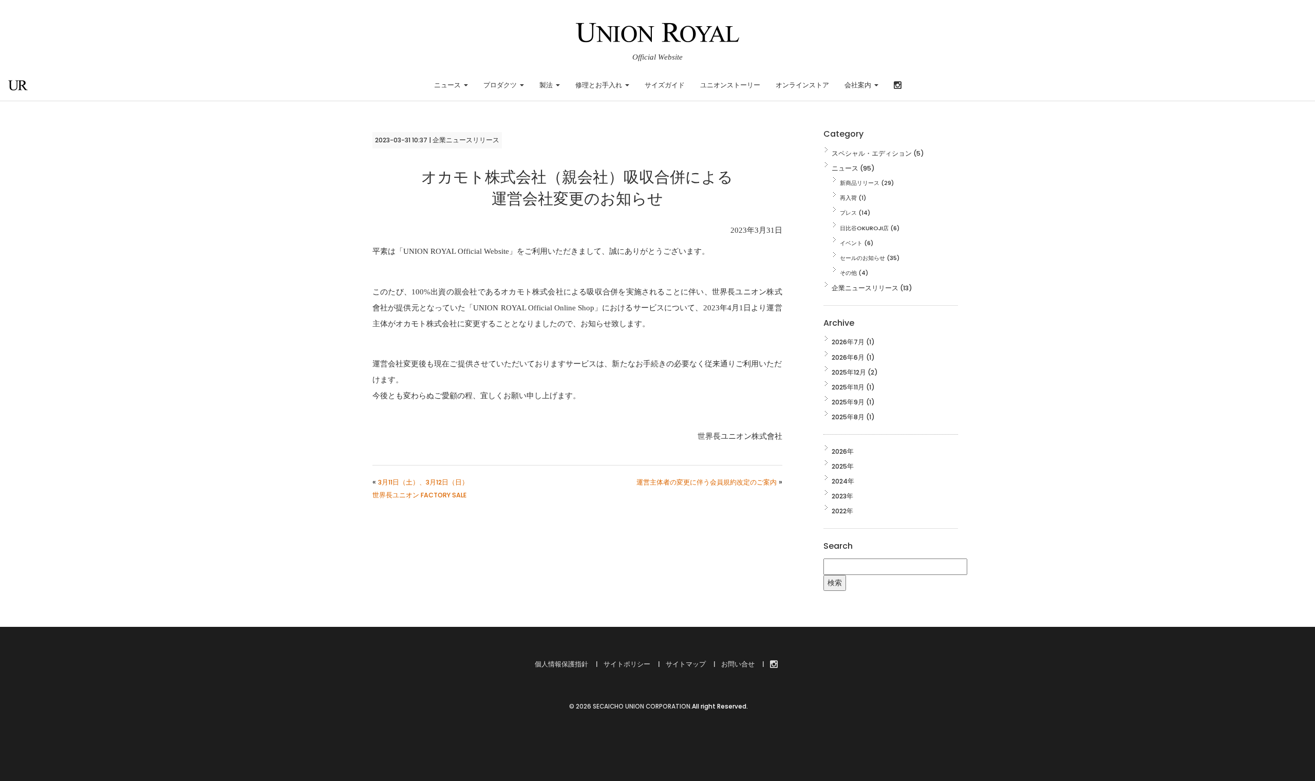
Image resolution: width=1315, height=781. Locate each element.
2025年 (843, 466)
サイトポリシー (626, 664)
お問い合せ (737, 664)
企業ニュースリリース (466, 140)
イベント (851, 243)
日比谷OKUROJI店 (864, 228)
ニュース (845, 168)
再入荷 (848, 198)
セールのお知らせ (862, 258)
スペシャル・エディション (872, 153)
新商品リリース (859, 183)
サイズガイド (665, 85)
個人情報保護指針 (561, 664)
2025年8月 (848, 417)
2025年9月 (848, 402)
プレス (848, 213)
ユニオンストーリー (730, 85)
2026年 (843, 451)
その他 (848, 273)
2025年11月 (848, 387)
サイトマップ (685, 664)
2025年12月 (849, 372)
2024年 (843, 481)
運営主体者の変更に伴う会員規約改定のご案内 (706, 482)
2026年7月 (848, 342)
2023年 (842, 496)
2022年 (842, 511)
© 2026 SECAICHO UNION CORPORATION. (630, 706)
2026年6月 (848, 357)
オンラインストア (802, 85)
